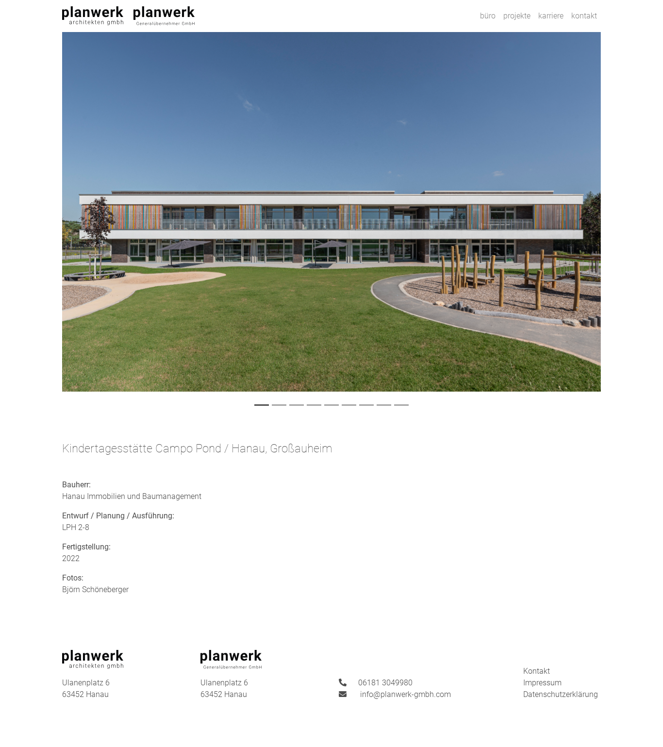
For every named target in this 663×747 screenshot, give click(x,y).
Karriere (551, 15)
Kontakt (584, 15)
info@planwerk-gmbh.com (405, 694)
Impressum (542, 682)
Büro (488, 15)
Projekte (516, 15)
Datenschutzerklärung (560, 694)
